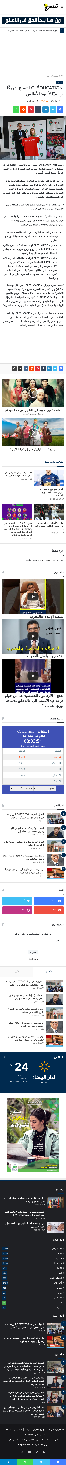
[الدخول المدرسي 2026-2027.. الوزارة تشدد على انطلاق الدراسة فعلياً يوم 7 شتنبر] (55, 818)
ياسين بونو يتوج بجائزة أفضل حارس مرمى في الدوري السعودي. (51, 492)
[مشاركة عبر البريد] (20, 368)
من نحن (11, 1439)
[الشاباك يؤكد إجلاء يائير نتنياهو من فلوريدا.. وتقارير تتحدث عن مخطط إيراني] (55, 832)
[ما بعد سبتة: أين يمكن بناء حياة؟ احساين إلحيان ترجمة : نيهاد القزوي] (55, 860)
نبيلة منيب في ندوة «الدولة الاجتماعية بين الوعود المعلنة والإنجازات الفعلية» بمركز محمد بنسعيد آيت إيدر (24, 1381)
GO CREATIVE (26, 1434)
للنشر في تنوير (42, 1439)
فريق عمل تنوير (41, 1444)
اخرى (59, 1273)
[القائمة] (3, 7)
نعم (57, 940)
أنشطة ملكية (56, 1278)
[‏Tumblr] (38, 109)
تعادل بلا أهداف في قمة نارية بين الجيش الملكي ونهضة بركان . (49, 526)
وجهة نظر (57, 1263)
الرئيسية (57, 76)
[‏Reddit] (23, 109)
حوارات (58, 1307)
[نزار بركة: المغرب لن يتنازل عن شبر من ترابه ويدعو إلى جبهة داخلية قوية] (55, 873)
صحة (59, 1293)
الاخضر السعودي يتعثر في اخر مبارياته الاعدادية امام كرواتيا (18, 474)
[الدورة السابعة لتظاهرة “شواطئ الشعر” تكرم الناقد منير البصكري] (55, 846)
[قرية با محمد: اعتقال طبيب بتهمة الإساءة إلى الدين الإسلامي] (55, 1227)
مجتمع (59, 1258)
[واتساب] (16, 109)
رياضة (49, 76)
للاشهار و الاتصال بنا (25, 1439)
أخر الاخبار (57, 1283)
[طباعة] (14, 368)
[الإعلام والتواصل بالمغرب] (33, 636)
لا (58, 945)
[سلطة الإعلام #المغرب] (33, 596)
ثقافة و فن (57, 1248)
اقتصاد (59, 1268)
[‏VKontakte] (26, 368)
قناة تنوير (58, 1297)
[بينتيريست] (31, 109)
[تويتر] (53, 109)
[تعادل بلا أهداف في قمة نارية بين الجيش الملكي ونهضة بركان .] (49, 512)
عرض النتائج (33, 959)
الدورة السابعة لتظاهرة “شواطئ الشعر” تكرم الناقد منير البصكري (30, 30)
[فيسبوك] (60, 109)
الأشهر (16, 971)
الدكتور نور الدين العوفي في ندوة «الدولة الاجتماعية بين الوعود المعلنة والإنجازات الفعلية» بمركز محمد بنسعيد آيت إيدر (26, 1395)
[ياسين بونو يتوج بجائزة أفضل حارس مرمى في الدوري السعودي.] (49, 478)
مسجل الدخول (44, 560)
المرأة (59, 1302)
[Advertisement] (33, 52)
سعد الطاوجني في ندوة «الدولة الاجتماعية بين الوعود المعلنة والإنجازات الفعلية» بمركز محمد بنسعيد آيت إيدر (24, 1410)
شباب (59, 1288)
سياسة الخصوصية (25, 1444)
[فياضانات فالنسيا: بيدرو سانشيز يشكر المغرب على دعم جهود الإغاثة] (55, 1202)
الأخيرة (49, 971)
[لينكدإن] (45, 109)
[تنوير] (51, 6)
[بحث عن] (62, 7)
